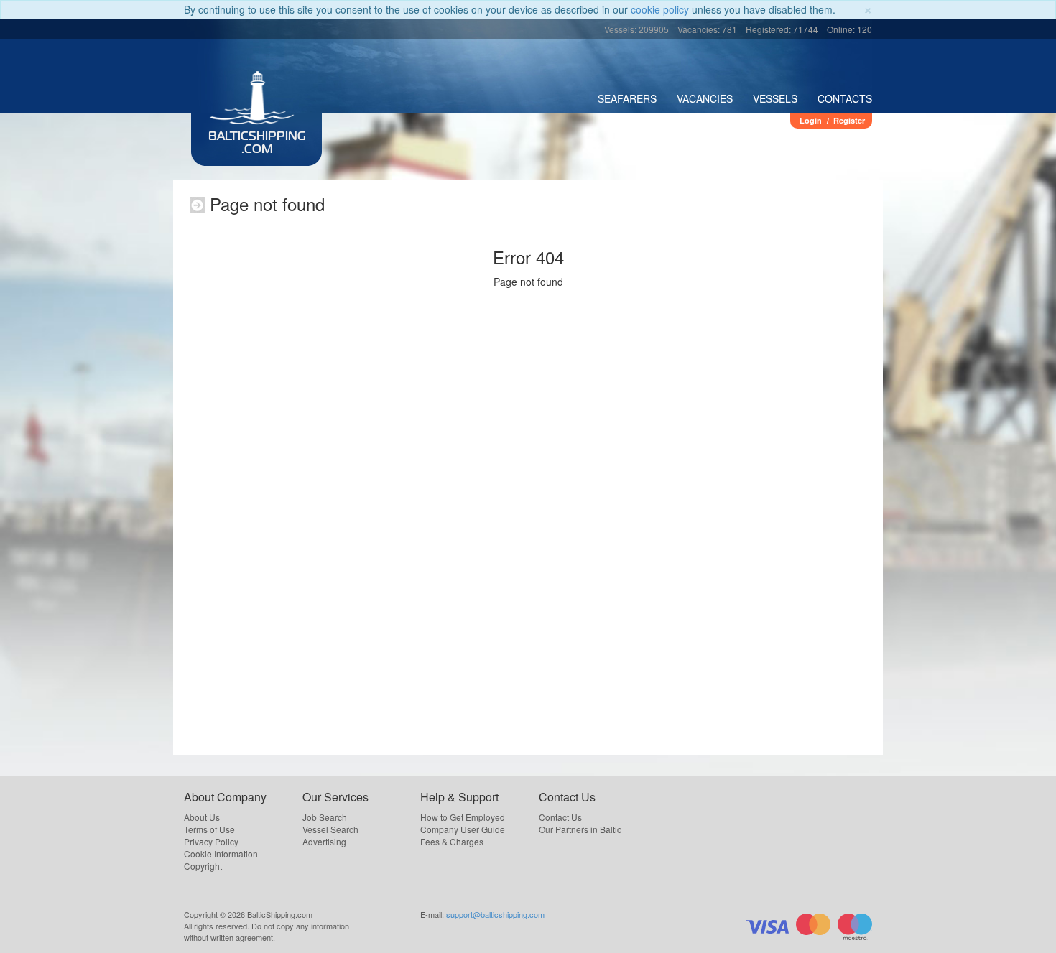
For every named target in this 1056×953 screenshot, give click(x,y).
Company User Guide (462, 829)
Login (811, 120)
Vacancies (705, 98)
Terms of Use (209, 829)
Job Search (324, 817)
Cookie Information (221, 853)
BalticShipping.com (257, 143)
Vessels (775, 98)
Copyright (203, 866)
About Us (202, 817)
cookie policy (660, 9)
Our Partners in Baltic (580, 829)
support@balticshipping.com (495, 914)
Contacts (845, 98)
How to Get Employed (462, 817)
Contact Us (560, 817)
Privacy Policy (211, 841)
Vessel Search (330, 829)
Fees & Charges (451, 841)
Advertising (324, 841)
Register (849, 120)
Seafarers (627, 98)
